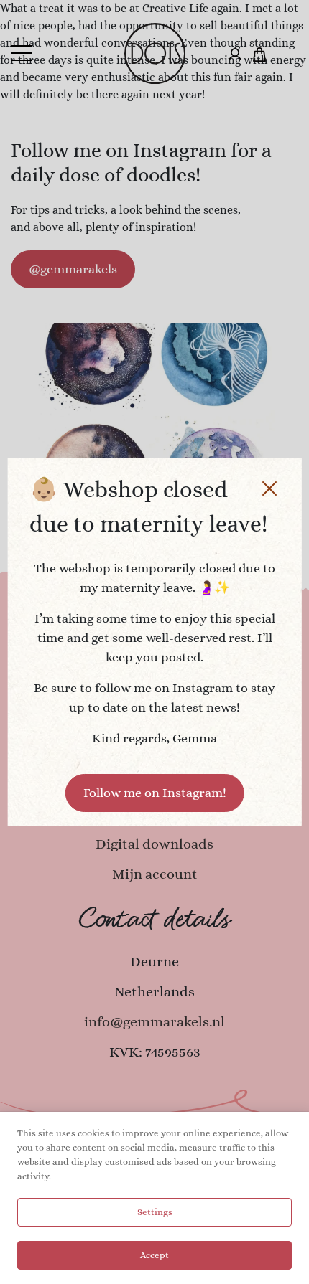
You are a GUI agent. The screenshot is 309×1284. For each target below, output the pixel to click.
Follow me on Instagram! (154, 792)
